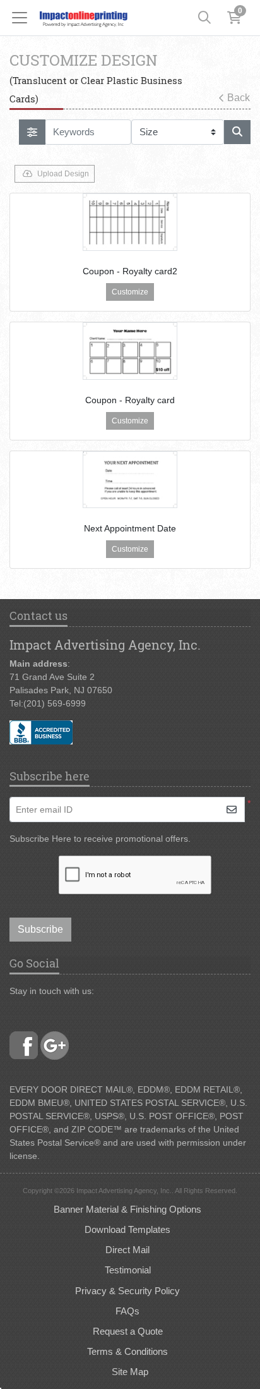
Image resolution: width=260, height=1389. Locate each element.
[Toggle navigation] (23, 18)
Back (238, 97)
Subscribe (40, 929)
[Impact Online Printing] (83, 17)
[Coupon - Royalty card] (130, 351)
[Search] (204, 18)
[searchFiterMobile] (32, 132)
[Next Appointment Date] (130, 480)
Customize (130, 292)
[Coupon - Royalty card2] (130, 222)
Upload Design (63, 173)
